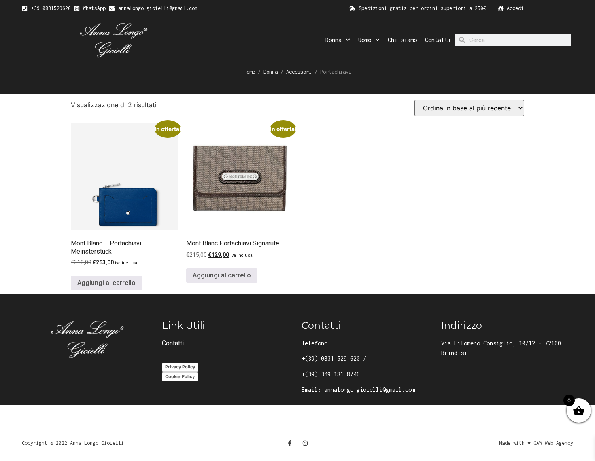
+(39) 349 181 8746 (331, 374)
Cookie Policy (180, 376)
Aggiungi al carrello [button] (106, 283)
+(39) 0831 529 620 (331, 358)
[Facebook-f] (289, 443)
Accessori (299, 71)
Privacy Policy (180, 367)
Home (249, 71)
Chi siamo (402, 39)
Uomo (364, 39)
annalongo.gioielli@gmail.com (369, 389)
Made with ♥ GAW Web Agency (536, 443)
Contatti (438, 39)
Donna (333, 39)
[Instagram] (305, 443)
